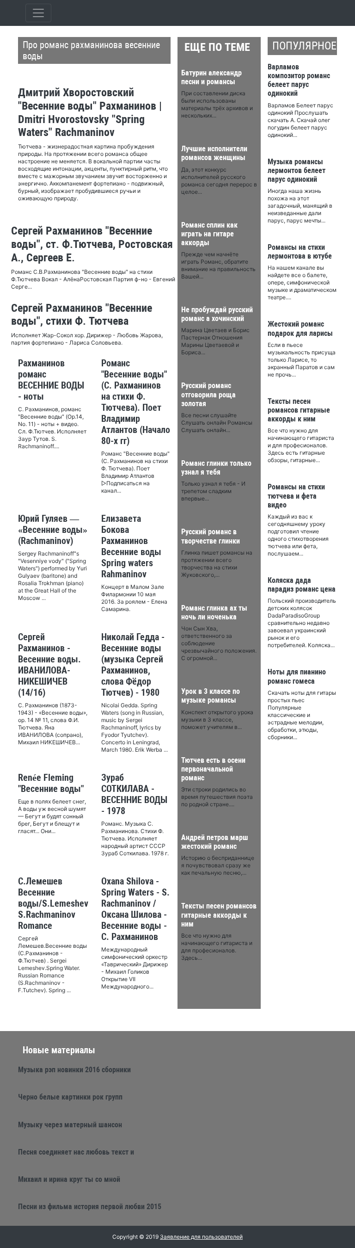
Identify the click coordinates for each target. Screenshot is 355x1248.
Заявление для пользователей (201, 1236)
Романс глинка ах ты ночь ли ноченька (214, 612)
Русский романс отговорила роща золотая (208, 394)
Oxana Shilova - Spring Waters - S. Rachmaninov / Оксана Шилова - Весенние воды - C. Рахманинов (135, 909)
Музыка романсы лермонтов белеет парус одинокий (296, 170)
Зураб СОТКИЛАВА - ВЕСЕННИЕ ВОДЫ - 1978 (134, 794)
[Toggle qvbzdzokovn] (38, 13)
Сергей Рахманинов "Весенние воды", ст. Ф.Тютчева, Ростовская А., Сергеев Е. (92, 244)
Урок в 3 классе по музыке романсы (210, 695)
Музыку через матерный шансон (70, 1124)
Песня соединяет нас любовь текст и (76, 1152)
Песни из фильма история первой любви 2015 (89, 1206)
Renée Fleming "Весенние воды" (51, 783)
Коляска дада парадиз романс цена (302, 584)
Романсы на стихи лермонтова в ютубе (300, 251)
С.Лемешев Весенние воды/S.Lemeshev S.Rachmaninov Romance (53, 903)
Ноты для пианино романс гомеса (297, 676)
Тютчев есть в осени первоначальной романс (213, 769)
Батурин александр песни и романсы (211, 77)
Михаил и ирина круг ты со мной (69, 1179)
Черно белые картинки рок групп (70, 1097)
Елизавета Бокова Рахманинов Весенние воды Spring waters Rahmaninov (131, 546)
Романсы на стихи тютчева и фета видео (296, 495)
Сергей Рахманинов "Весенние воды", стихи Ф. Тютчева (81, 315)
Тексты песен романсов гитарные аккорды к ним (219, 915)
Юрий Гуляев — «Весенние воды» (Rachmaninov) (52, 529)
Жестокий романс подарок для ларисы (300, 328)
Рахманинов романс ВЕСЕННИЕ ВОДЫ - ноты (51, 380)
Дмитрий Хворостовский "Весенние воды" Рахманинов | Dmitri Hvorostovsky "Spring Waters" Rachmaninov (90, 112)
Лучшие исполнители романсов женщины (214, 153)
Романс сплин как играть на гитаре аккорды (209, 234)
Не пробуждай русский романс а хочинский (217, 314)
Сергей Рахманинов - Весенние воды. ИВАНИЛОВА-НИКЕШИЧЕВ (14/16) (49, 664)
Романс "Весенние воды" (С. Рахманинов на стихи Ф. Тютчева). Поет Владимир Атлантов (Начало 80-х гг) (135, 402)
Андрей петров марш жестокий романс (214, 842)
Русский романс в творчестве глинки (210, 536)
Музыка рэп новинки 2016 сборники (74, 1069)
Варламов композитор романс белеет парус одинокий (299, 80)
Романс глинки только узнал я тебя (216, 467)
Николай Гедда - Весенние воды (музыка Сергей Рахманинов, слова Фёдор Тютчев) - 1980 (133, 664)
